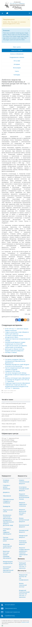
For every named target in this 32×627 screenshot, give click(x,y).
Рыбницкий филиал (7, 461)
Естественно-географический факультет (13, 452)
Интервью (17, 64)
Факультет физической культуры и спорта (14, 464)
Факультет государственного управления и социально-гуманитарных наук (14, 456)
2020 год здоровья (7, 443)
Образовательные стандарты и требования (8, 501)
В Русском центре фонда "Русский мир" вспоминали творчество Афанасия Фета (13, 407)
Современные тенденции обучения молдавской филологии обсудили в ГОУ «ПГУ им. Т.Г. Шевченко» (16, 386)
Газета (17, 71)
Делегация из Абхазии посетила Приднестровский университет (14, 349)
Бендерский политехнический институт (13, 450)
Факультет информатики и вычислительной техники (24, 496)
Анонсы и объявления (16, 54)
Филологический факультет (10, 466)
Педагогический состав (8, 510)
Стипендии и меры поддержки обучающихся (7, 531)
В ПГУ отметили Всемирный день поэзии (14, 403)
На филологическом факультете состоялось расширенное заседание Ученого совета (14, 419)
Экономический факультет (9, 467)
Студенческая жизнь (8, 447)
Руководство (6, 506)
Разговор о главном (11, 352)
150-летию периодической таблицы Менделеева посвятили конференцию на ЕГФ (17, 374)
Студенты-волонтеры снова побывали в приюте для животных (17, 333)
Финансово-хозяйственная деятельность (7, 546)
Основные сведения (6, 481)
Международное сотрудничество (8, 562)
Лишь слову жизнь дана (9, 423)
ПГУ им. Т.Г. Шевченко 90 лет (10, 438)
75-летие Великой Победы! (9, 441)
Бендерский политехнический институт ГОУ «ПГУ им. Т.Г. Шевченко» (24, 594)
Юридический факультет (23, 536)
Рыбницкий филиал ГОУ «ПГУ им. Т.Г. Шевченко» (22, 565)
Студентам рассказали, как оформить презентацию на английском (16, 346)
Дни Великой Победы (8, 440)
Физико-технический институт (11, 453)
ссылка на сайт (25, 622)
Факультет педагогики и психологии (12, 462)
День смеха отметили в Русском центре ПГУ (15, 430)
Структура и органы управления (6, 487)
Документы (6, 492)
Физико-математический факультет (24, 519)
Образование (7, 496)
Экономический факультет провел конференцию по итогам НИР (15, 343)
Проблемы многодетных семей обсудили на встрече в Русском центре (17, 365)
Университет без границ (12, 371)
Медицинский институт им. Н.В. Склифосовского (16, 459)
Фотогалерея (17, 68)
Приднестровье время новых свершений (14, 445)
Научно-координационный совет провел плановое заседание (17, 368)
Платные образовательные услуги (8, 539)
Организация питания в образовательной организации (8, 569)
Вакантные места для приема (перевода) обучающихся (7, 554)
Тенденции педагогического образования (17, 383)
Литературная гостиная (9, 411)
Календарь (17, 74)
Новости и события (16, 50)
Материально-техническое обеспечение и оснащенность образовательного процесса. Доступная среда (8, 520)
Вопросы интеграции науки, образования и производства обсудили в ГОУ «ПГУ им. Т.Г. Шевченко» (17, 379)
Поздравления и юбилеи (17, 57)
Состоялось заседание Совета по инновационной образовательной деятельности (15, 361)
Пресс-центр (17, 47)
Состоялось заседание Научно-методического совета (14, 336)
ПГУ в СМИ (17, 61)
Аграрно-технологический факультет (13, 448)
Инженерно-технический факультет (23, 542)
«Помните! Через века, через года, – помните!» (15, 426)
